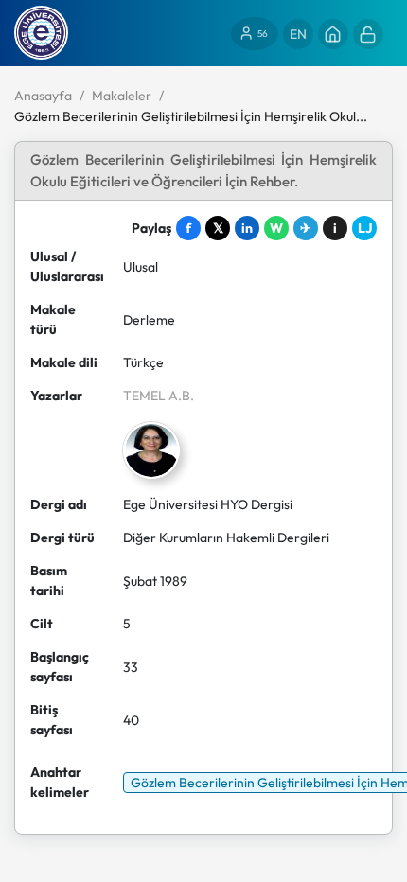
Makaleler (121, 95)
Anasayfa (43, 95)
